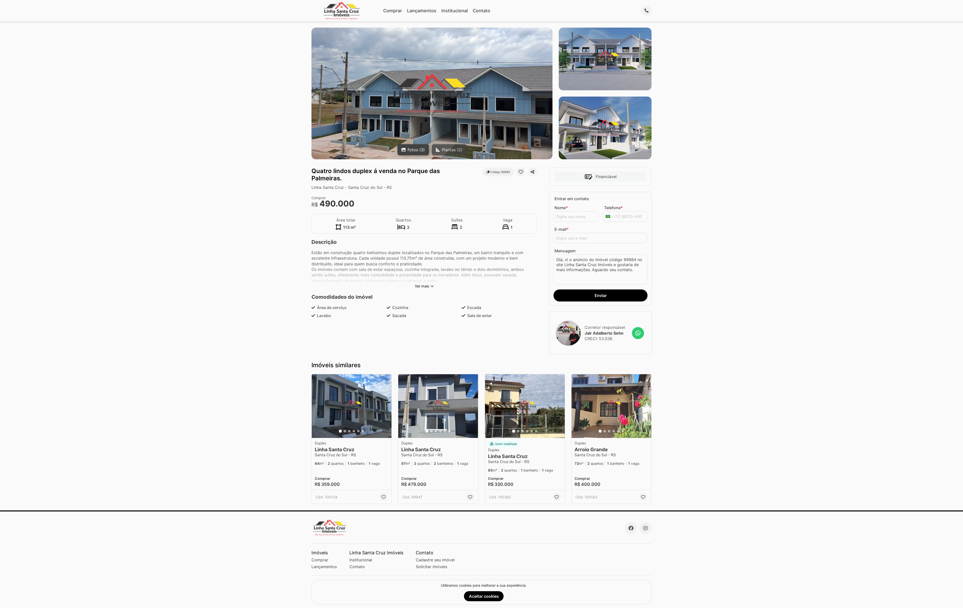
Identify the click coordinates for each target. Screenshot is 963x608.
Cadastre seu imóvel (435, 559)
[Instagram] (645, 528)
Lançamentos (421, 10)
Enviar (601, 295)
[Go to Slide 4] (354, 431)
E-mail (561, 229)
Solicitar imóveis (431, 566)
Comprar (392, 10)
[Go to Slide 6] (363, 431)
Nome (561, 207)
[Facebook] (631, 528)
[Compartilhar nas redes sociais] (532, 171)
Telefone (613, 207)
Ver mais (422, 286)
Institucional (454, 10)
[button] (351, 406)
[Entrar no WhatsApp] (638, 333)
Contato (481, 10)
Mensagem (565, 250)
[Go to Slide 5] (358, 431)
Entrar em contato (571, 198)
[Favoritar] (520, 171)
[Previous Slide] (317, 406)
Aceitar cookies (484, 596)
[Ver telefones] (646, 11)
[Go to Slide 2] (345, 431)
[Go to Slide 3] (349, 431)
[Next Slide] (386, 406)
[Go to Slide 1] (340, 431)
